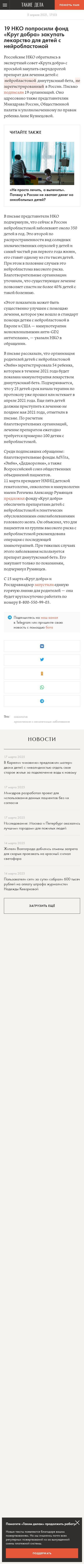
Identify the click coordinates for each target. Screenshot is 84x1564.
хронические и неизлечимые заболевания (42, 721)
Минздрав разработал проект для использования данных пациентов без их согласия (36, 797)
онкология (21, 716)
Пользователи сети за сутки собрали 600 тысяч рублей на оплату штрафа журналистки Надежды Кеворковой (42, 883)
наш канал (49, 617)
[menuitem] (5, 5)
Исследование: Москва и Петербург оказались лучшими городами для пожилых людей (42, 826)
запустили (44, 585)
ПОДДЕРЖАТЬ (42, 1553)
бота (49, 627)
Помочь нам (69, 5)
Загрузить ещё (42, 906)
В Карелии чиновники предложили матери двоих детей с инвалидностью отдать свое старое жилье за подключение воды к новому (40, 767)
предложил (14, 499)
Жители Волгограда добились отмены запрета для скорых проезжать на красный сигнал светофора (41, 853)
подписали (14, 92)
